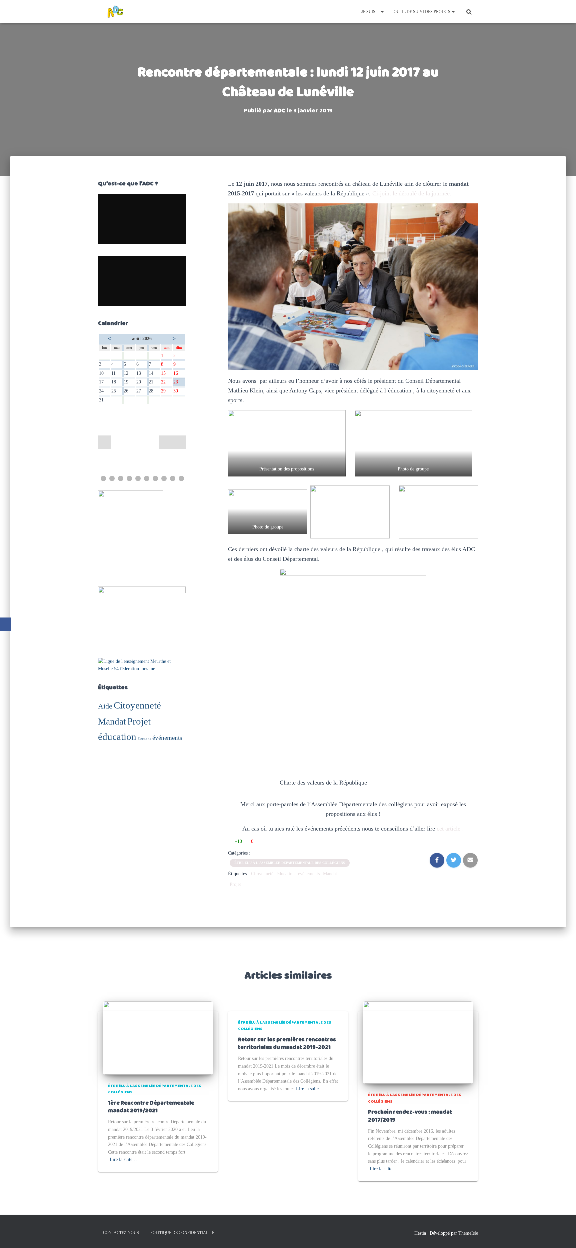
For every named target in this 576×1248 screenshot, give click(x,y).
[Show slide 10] (181, 478)
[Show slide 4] (129, 478)
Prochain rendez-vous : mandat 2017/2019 (410, 1116)
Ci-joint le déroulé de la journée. (411, 193)
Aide (105, 706)
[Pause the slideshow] (165, 442)
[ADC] (115, 11)
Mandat (112, 722)
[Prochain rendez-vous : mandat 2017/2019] (418, 1042)
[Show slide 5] (138, 478)
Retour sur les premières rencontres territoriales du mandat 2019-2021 (287, 1043)
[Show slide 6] (146, 478)
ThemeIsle (468, 1233)
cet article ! (450, 828)
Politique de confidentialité (182, 1232)
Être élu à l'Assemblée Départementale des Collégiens (289, 863)
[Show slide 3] (120, 478)
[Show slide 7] (155, 478)
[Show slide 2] (112, 478)
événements (167, 737)
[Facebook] (5, 624)
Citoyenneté (137, 705)
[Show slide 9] (172, 478)
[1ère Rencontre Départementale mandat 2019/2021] (158, 1037)
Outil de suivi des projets (422, 11)
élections (144, 739)
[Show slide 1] (103, 478)
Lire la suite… (123, 1159)
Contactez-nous (121, 1232)
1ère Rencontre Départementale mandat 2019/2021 (151, 1107)
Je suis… (370, 11)
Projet (139, 721)
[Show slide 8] (164, 478)
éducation (117, 736)
